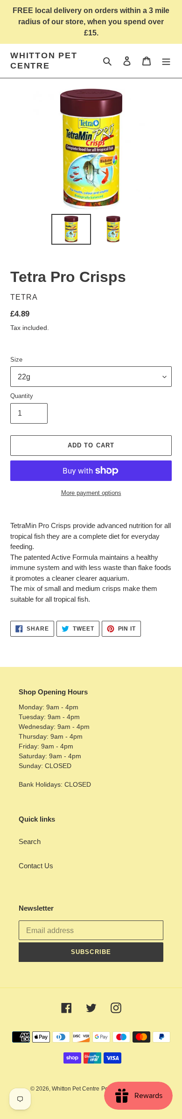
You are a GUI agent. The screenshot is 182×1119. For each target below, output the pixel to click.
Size (16, 359)
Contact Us (36, 866)
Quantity (21, 395)
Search (30, 841)
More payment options (91, 492)
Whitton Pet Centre (43, 60)
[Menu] (166, 61)
